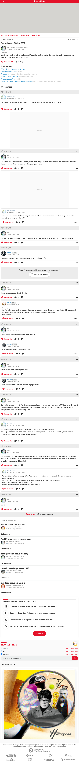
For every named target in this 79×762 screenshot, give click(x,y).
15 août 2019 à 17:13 (13, 254)
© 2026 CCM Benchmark (59, 746)
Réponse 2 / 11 (6, 151)
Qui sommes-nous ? (8, 745)
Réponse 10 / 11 (6, 446)
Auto (4, 651)
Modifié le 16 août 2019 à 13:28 (15, 473)
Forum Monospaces (26, 77)
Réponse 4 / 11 (6, 248)
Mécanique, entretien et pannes (30, 35)
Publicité (32, 745)
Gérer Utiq (30, 746)
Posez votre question (41, 274)
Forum (7, 35)
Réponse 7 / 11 (6, 359)
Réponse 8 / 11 (6, 395)
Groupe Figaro (47, 746)
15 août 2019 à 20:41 (13, 305)
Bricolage (5, 654)
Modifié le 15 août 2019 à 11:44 (15, 212)
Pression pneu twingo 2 (9, 77)
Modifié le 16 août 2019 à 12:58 (15, 426)
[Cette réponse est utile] (15, 109)
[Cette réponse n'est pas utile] (21, 109)
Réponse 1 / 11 (6, 92)
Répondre (31, 514)
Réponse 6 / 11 (6, 324)
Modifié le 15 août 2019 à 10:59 (15, 98)
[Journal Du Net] (49, 755)
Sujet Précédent (8, 39)
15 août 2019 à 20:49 (13, 331)
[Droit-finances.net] (68, 755)
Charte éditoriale (24, 745)
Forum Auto (15, 35)
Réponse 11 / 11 (6, 494)
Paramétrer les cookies (19, 746)
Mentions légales (38, 746)
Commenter (8, 109)
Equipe (17, 745)
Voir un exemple (72, 648)
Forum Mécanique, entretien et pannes (24, 74)
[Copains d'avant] (10, 759)
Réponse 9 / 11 (6, 419)
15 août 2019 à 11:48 (13, 234)
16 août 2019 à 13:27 (18, 49)
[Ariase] (49, 760)
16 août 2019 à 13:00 (13, 453)
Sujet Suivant (72, 39)
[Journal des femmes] (10, 755)
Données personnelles (70, 745)
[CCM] (30, 755)
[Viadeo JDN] (30, 759)
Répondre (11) (8, 62)
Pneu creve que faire (8, 79)
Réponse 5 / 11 (6, 283)
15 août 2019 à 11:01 (13, 158)
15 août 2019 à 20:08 (13, 289)
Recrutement (59, 745)
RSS (53, 745)
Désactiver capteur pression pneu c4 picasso (17, 81)
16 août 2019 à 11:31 (13, 381)
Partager (21, 62)
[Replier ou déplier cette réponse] (77, 92)
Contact (38, 745)
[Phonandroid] (68, 759)
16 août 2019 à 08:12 (13, 366)
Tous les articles (46, 745)
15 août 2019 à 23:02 (13, 346)
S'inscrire (39, 633)
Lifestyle (5, 648)
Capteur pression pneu (9, 72)
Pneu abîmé (5, 74)
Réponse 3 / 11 (6, 228)
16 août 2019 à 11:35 (13, 401)
